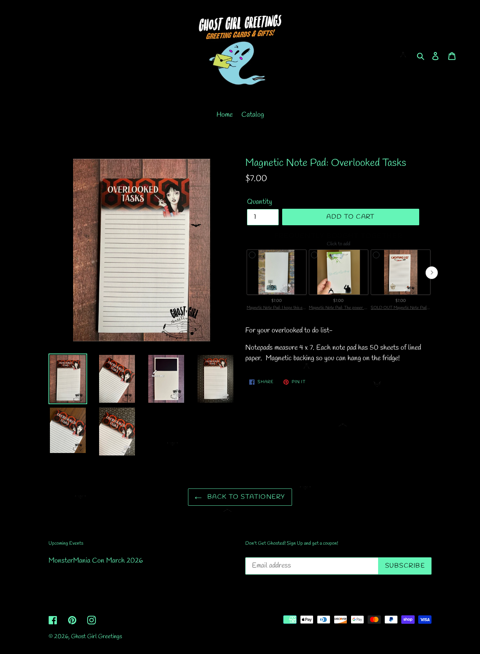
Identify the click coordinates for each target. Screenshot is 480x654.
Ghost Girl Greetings (96, 637)
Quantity (259, 202)
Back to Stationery (245, 497)
